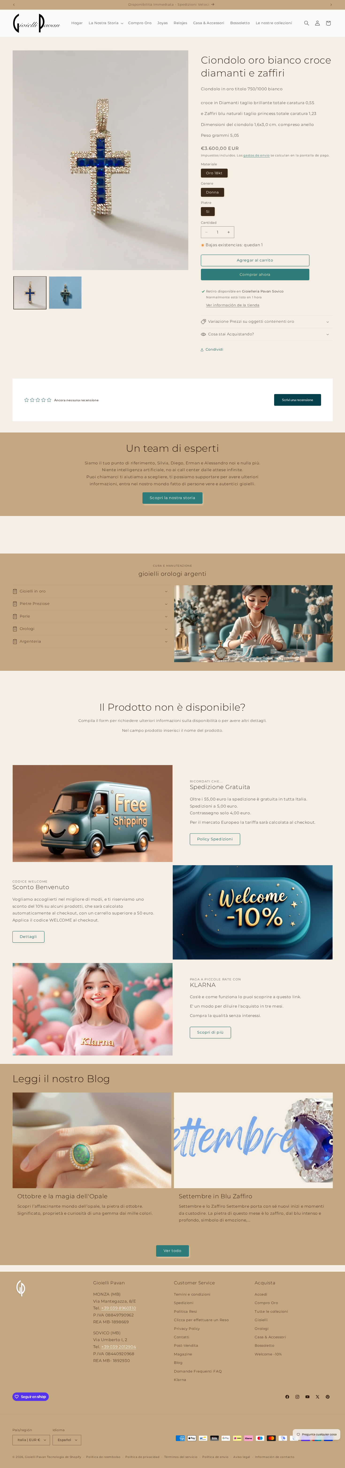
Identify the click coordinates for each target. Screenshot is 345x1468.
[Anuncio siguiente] (331, 4)
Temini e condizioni (192, 1294)
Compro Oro (266, 1303)
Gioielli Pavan (36, 1457)
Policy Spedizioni (215, 839)
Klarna (180, 1380)
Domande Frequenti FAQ (198, 1371)
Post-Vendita (186, 1345)
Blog (178, 1363)
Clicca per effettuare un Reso (201, 1320)
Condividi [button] (214, 349)
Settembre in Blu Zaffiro (216, 1196)
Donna (212, 192)
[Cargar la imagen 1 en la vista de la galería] (30, 292)
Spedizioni (183, 1303)
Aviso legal (241, 1457)
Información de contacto (275, 1457)
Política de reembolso (103, 1457)
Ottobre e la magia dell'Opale (62, 1196)
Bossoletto (264, 1345)
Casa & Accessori (270, 1337)
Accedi (261, 1294)
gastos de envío (256, 155)
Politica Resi (185, 1311)
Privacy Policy (187, 1329)
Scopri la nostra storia (172, 498)
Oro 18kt (214, 173)
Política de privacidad (142, 1457)
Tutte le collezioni (271, 1311)
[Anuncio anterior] (14, 4)
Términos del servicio (180, 1457)
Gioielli (261, 1320)
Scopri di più (210, 1032)
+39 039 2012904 (118, 1346)
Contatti (181, 1337)
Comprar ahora (255, 274)
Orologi (261, 1329)
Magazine (183, 1354)
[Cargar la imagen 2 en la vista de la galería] (65, 292)
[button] (105, 23)
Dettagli (28, 936)
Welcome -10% (268, 1354)
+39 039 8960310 (118, 1308)
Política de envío (215, 1457)
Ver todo (172, 1250)
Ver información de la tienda (233, 305)
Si (208, 211)
